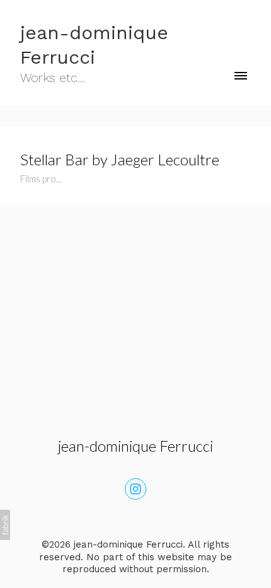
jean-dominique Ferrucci (135, 446)
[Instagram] (135, 489)
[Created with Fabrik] (5, 525)
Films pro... (41, 178)
